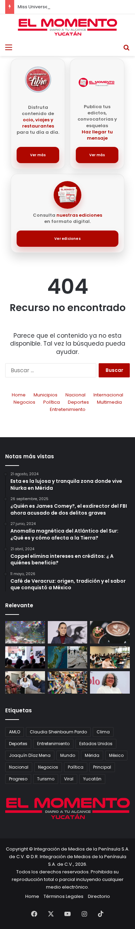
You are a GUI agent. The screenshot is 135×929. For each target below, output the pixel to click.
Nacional (75, 395)
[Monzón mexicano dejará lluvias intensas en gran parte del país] (25, 632)
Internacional (108, 395)
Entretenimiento (68, 409)
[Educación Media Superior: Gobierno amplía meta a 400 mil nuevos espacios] (110, 657)
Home (19, 395)
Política (51, 402)
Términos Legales (63, 896)
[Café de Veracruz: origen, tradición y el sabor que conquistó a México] (110, 632)
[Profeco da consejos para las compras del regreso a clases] (68, 682)
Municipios (45, 395)
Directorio (99, 896)
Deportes (78, 402)
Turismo (45, 779)
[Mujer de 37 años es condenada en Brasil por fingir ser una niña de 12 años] (25, 682)
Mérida (92, 755)
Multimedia (109, 402)
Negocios (24, 402)
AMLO (14, 732)
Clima (103, 732)
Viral (68, 779)
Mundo (67, 755)
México (116, 755)
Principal (102, 767)
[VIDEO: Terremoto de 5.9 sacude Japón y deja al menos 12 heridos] (68, 657)
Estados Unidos (95, 744)
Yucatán (92, 779)
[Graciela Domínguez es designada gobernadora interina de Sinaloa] (110, 682)
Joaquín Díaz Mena (30, 755)
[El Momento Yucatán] (67, 27)
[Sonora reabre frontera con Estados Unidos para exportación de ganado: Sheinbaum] (25, 657)
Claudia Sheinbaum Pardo (58, 732)
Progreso (18, 779)
